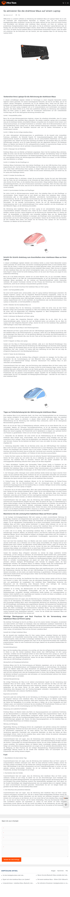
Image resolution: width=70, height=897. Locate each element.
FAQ (67, 870)
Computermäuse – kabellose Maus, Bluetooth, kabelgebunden (18, 883)
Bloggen (53, 870)
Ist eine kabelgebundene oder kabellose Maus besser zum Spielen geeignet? (14, 875)
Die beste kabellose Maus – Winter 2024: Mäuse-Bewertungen (53, 879)
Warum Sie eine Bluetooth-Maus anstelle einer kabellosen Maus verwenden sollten (53, 875)
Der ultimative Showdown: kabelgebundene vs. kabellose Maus (53, 883)
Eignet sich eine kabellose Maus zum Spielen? (16, 879)
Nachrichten (60, 870)
